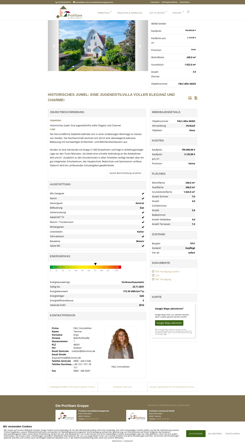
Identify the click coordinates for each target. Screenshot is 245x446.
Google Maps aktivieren (169, 322)
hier (165, 334)
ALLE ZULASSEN (196, 433)
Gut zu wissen (157, 13)
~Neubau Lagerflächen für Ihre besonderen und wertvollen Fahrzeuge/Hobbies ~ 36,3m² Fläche (172, 387)
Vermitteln (104, 13)
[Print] (190, 98)
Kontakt (177, 13)
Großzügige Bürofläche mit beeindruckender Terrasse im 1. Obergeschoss (73, 387)
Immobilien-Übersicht (122, 387)
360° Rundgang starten (166, 271)
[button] (53, 45)
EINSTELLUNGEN (232, 433)
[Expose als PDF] (196, 98)
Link (156, 275)
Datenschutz (184, 2)
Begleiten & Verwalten (130, 13)
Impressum (155, 2)
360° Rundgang (162, 279)
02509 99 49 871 (92, 419)
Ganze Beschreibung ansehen (125, 173)
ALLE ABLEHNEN (215, 433)
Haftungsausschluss (169, 2)
